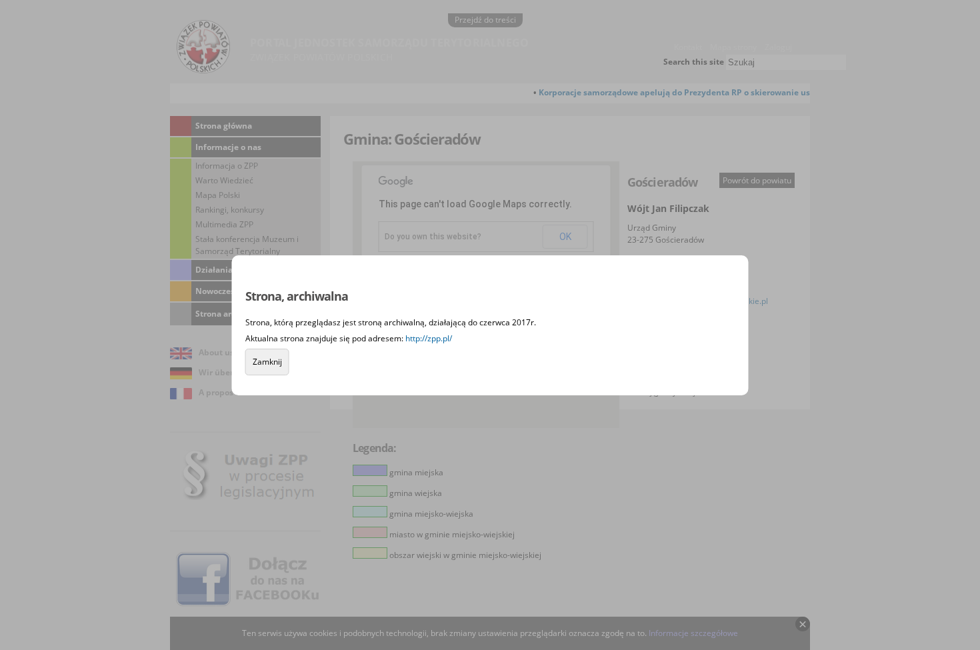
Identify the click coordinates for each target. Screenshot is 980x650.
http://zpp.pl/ (428, 338)
